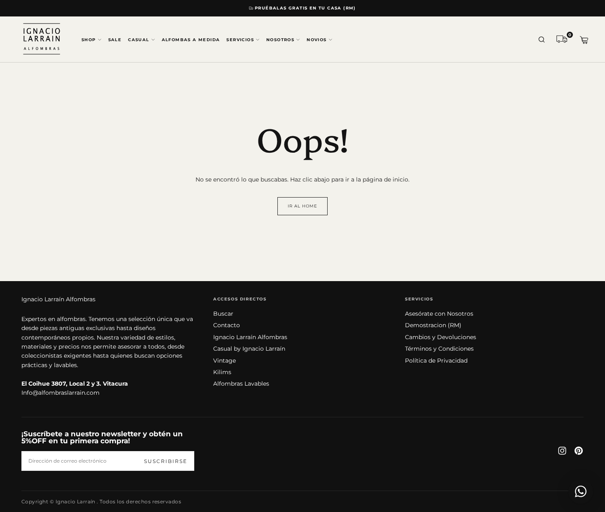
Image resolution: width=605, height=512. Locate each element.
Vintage (224, 360)
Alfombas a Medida (191, 39)
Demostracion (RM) (433, 325)
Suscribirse (165, 461)
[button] (542, 40)
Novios (316, 39)
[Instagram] (562, 451)
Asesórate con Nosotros (439, 313)
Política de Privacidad (436, 360)
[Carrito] (584, 40)
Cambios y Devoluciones (440, 337)
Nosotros (280, 39)
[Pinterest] (579, 451)
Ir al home (302, 206)
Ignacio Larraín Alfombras (58, 299)
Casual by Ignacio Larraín (249, 348)
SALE (115, 39)
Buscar (223, 313)
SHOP (88, 39)
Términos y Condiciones (439, 348)
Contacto (226, 325)
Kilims (222, 372)
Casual (138, 39)
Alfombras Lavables (241, 383)
